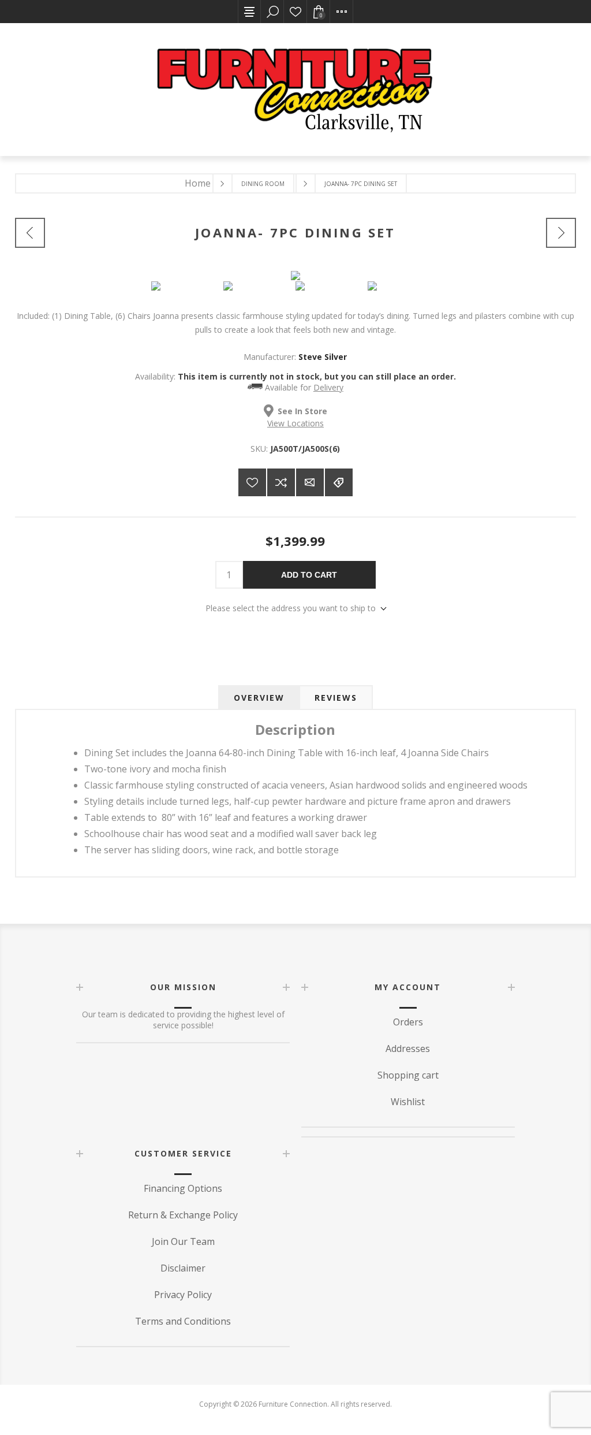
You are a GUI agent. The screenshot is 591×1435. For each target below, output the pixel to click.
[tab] (259, 697)
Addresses (408, 1048)
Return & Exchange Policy (183, 1215)
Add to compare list (281, 482)
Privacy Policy (183, 1294)
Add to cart (309, 574)
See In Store (302, 411)
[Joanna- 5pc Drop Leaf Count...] (30, 233)
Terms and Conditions (183, 1321)
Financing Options (183, 1188)
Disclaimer (182, 1268)
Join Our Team (183, 1241)
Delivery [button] (328, 387)
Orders (408, 1022)
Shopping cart (408, 1075)
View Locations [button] (295, 423)
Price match (339, 482)
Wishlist (295, 11)
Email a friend (310, 482)
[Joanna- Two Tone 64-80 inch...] (561, 233)
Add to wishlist (252, 482)
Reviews (336, 697)
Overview (259, 697)
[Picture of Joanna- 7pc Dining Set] (187, 286)
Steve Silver (322, 356)
